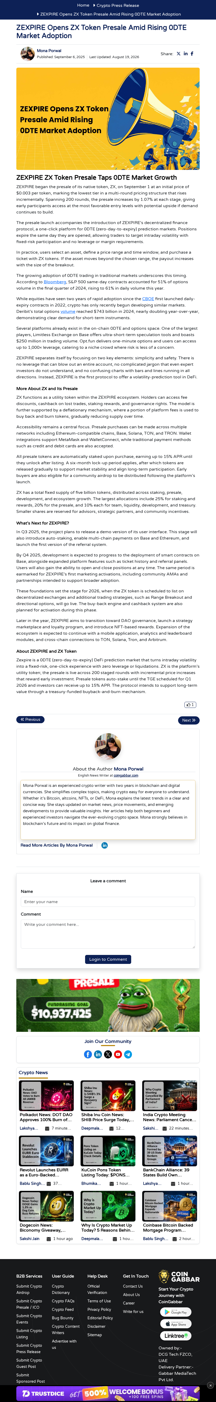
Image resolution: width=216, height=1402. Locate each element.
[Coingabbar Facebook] (88, 1054)
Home (83, 5)
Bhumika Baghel (89, 1184)
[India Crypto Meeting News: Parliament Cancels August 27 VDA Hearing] (169, 1095)
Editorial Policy (100, 1318)
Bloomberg (55, 282)
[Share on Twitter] (179, 54)
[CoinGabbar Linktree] (176, 1336)
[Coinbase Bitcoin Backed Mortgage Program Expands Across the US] (169, 1206)
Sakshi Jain (149, 1128)
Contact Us (133, 1286)
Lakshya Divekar (27, 1128)
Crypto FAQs (63, 1301)
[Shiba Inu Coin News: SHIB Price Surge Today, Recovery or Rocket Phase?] (108, 1095)
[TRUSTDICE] (108, 1393)
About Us (131, 1295)
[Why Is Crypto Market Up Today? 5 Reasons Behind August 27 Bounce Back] (108, 1206)
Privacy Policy (99, 1309)
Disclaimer (96, 1326)
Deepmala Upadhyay (90, 1128)
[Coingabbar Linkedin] (98, 1054)
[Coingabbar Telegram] (128, 1054)
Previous (32, 719)
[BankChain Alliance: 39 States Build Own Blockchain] (169, 1150)
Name (27, 891)
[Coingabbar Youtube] (118, 1054)
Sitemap (94, 1335)
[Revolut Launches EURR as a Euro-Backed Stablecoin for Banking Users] (46, 1150)
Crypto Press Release (118, 5)
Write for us (133, 1312)
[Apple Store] (176, 1324)
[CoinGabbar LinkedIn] (104, 845)
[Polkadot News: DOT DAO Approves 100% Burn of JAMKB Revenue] (46, 1095)
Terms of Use (99, 1301)
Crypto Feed (63, 1309)
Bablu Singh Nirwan (30, 1184)
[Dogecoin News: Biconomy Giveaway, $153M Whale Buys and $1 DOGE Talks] (46, 1206)
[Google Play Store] (176, 1312)
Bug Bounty (62, 1318)
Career (129, 1303)
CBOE (148, 298)
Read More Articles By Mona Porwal (57, 845)
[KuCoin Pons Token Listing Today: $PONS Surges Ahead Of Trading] (108, 1150)
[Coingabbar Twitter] (108, 1054)
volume (68, 311)
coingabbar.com (126, 775)
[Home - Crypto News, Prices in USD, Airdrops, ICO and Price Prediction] (179, 1276)
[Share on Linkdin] (187, 54)
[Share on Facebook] (193, 54)
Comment (31, 914)
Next (187, 720)
